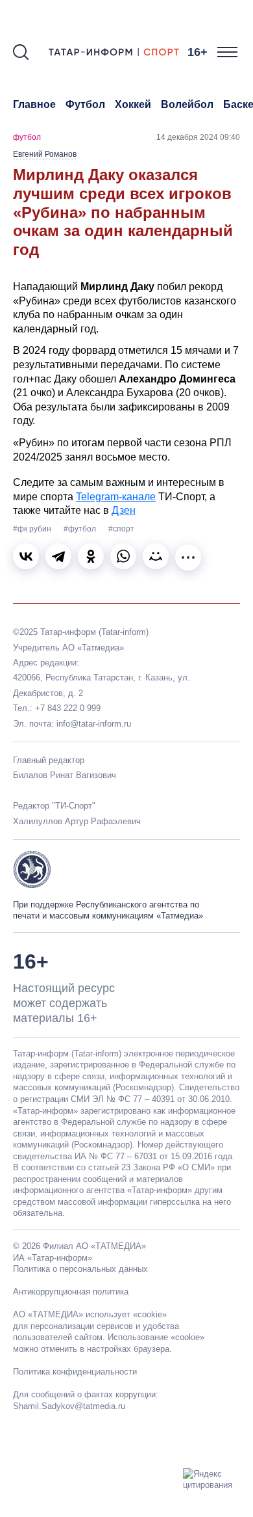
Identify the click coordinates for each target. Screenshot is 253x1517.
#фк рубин (33, 528)
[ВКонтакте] (26, 556)
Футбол (85, 104)
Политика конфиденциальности (75, 1371)
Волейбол (187, 104)
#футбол (81, 528)
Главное (34, 104)
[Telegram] (58, 556)
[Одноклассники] (91, 556)
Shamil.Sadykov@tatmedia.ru (69, 1406)
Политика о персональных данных (80, 1269)
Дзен (124, 510)
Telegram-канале (116, 496)
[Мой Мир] (156, 556)
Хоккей (133, 104)
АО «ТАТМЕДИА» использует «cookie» (90, 1314)
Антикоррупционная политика (70, 1291)
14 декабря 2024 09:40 (198, 137)
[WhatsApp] (123, 556)
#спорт (121, 528)
